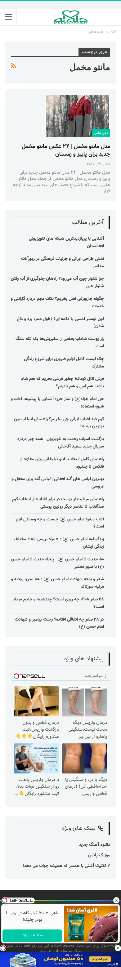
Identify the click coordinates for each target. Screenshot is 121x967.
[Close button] (118, 948)
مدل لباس (101, 133)
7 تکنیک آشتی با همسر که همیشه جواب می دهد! (65, 865)
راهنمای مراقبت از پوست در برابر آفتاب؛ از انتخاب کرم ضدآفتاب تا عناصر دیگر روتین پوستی (58, 503)
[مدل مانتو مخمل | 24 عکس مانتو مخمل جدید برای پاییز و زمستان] (77, 116)
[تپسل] (3, 948)
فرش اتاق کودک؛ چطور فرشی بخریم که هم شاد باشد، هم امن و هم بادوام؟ (62, 383)
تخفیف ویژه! (32, 935)
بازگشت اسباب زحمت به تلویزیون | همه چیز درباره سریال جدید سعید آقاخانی (60, 443)
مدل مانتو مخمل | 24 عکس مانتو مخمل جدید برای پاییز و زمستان (66, 150)
